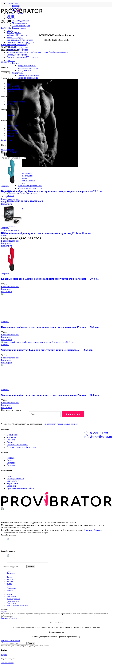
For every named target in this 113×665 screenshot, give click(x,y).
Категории (6, 28)
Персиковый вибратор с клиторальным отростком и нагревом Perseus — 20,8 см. (50, 326)
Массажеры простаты (28, 68)
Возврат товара (19, 28)
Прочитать (5, 618)
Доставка (11, 463)
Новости (16, 6)
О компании (12, 435)
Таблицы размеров (21, 25)
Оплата (10, 460)
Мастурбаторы (24, 70)
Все (8, 83)
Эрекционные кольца (28, 78)
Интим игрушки (25, 176)
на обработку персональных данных (61, 424)
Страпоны (22, 178)
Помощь (10, 458)
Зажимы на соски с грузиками (25, 200)
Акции (10, 442)
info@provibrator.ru (64, 35)
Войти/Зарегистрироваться (17, 605)
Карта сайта (12, 483)
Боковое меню (7, 149)
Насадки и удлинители (28, 75)
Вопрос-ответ (13, 481)
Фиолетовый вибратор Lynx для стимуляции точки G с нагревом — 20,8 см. (47, 349)
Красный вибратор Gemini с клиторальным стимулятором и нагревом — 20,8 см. (50, 278)
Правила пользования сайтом (20, 488)
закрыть (5, 62)
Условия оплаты (19, 23)
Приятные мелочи (26, 181)
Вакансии (11, 486)
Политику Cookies (92, 530)
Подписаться (73, 414)
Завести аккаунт (7, 663)
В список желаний (10, 199)
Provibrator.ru (7, 140)
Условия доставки (20, 21)
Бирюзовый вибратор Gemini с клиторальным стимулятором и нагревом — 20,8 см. (51, 191)
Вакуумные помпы (27, 65)
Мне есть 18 (6, 641)
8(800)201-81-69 (46, 35)
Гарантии (11, 465)
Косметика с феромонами (30, 185)
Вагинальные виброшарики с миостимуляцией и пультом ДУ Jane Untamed (46, 233)
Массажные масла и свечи (30, 188)
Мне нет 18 (15, 641)
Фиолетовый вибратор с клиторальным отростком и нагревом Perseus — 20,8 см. (50, 394)
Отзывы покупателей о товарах (21, 447)
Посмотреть (6, 204)
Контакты (11, 437)
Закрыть (10, 195)
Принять (13, 618)
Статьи (10, 476)
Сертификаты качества (17, 444)
